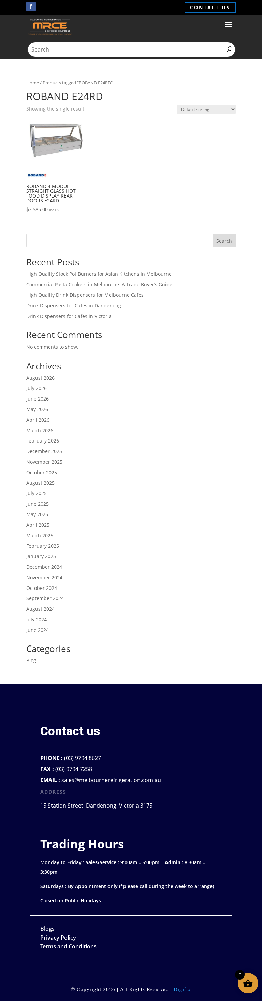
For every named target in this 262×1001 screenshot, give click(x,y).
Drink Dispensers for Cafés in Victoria (69, 316)
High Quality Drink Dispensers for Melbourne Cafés (85, 295)
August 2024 (40, 609)
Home (32, 82)
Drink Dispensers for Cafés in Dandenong (73, 305)
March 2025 (39, 535)
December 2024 (44, 567)
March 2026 (39, 430)
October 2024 (41, 588)
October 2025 (41, 472)
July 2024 (36, 619)
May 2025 (37, 514)
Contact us (210, 7)
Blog (31, 660)
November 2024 (44, 577)
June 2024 (37, 630)
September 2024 (45, 598)
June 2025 (37, 503)
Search (224, 240)
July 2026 (36, 388)
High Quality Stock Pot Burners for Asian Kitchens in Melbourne (99, 274)
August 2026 (40, 378)
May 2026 (37, 409)
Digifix (182, 989)
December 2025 (44, 451)
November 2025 (44, 462)
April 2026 (37, 420)
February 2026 (42, 440)
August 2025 (40, 483)
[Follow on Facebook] (31, 6)
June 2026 (37, 398)
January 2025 (41, 556)
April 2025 (37, 525)
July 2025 (36, 493)
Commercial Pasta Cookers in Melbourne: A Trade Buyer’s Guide (99, 284)
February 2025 (42, 545)
